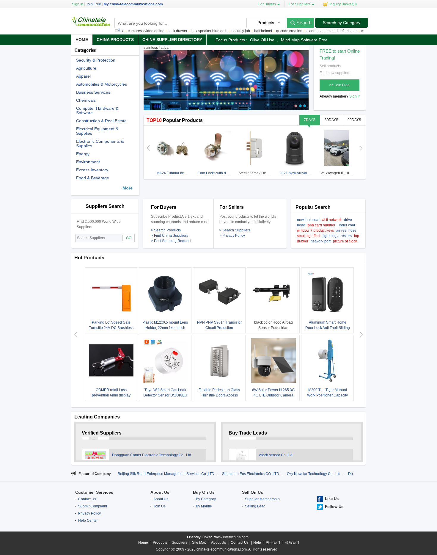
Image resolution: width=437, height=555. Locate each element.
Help (257, 542)
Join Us (159, 506)
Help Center (88, 520)
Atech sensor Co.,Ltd (276, 449)
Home (82, 39)
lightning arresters (337, 236)
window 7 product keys (315, 230)
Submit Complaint (92, 506)
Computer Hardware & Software (97, 110)
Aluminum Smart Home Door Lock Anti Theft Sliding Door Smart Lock (327, 327)
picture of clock (345, 241)
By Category (206, 499)
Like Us (332, 498)
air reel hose (346, 230)
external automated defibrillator (318, 31)
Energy (82, 154)
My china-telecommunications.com (133, 4)
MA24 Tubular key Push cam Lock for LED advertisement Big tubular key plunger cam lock (173, 173)
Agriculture (86, 68)
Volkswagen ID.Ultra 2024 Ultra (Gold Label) (337, 173)
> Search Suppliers (234, 230)
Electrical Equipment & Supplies (97, 131)
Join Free (93, 4)
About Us (159, 492)
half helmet (249, 31)
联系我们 (292, 542)
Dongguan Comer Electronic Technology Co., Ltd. (152, 449)
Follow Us (334, 506)
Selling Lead (255, 506)
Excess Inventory (92, 170)
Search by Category (341, 22)
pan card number (321, 225)
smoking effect (308, 236)
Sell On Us (252, 492)
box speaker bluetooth (196, 31)
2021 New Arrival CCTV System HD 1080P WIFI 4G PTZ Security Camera (296, 173)
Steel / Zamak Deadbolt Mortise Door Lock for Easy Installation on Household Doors (255, 173)
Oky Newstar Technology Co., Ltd (285, 474)
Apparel (83, 76)
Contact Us (87, 499)
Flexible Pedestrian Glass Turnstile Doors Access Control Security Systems (219, 395)
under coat (346, 225)
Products (160, 542)
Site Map (199, 542)
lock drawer (164, 31)
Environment (88, 162)
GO (128, 238)
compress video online (132, 31)
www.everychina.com (231, 537)
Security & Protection (95, 60)
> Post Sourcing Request (171, 241)
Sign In (355, 96)
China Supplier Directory (172, 39)
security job (227, 31)
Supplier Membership (262, 499)
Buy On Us (204, 492)
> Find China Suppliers (169, 235)
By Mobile (204, 506)
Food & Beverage (92, 178)
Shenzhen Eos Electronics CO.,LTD (222, 474)
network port (321, 241)
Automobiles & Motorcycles (101, 84)
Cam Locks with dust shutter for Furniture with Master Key (214, 173)
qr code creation (275, 31)
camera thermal (359, 31)
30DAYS (331, 120)
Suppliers (179, 542)
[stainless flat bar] (226, 83)
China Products (115, 39)
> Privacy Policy (232, 235)
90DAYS (354, 120)
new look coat (308, 220)
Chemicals (86, 100)
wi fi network (332, 220)
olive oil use (262, 39)
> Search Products (166, 230)
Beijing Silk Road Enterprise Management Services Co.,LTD (138, 474)
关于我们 (273, 542)
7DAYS (309, 120)
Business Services (93, 92)
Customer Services (94, 492)
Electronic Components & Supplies (100, 143)
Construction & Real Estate (101, 121)
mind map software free (304, 39)
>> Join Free (339, 85)
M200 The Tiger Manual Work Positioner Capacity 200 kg (327, 395)
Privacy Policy (89, 513)
